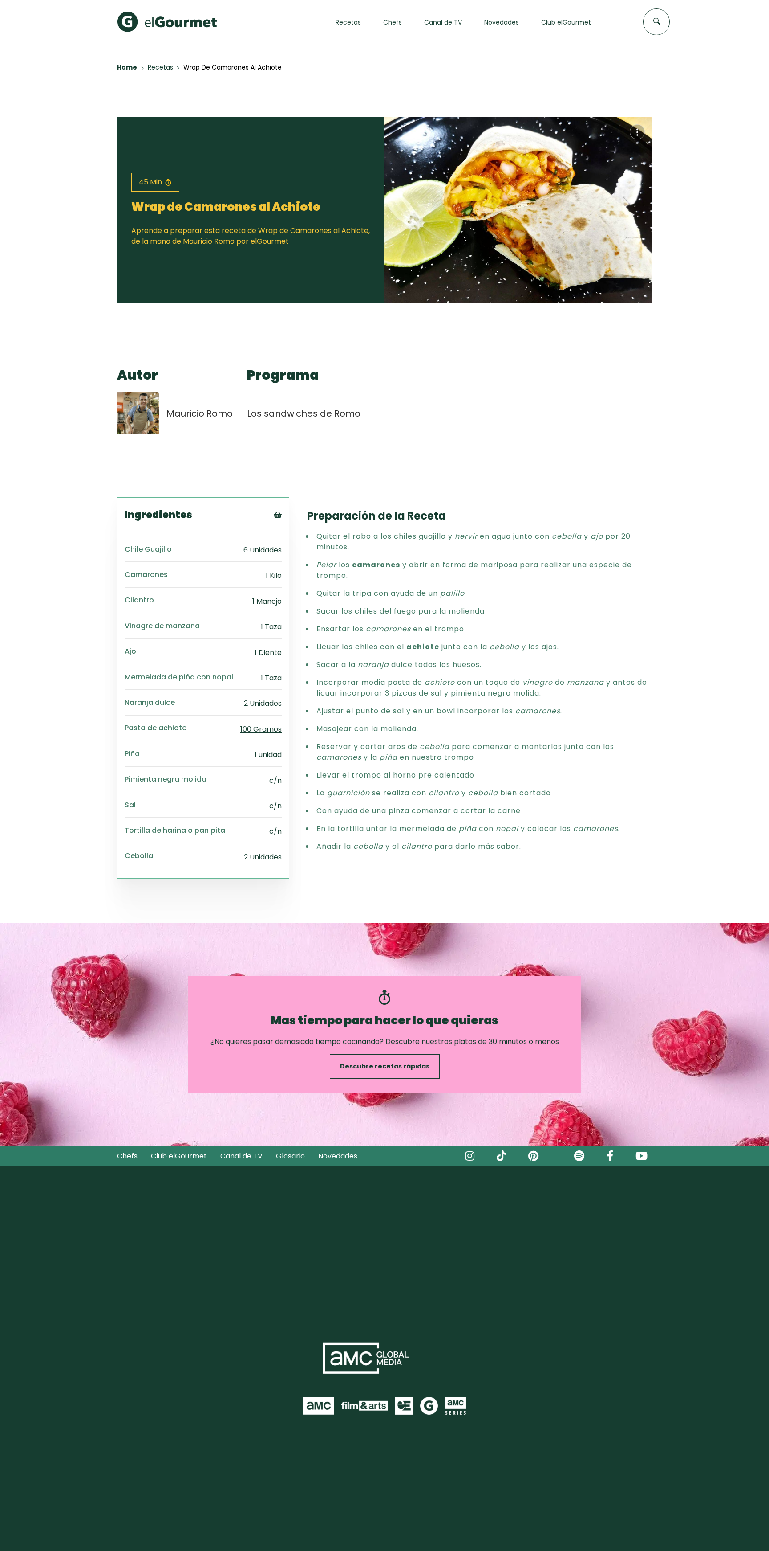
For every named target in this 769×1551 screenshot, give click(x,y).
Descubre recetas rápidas (384, 1066)
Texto (294, 529)
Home (127, 67)
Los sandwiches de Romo (303, 413)
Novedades (337, 1156)
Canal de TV (241, 1156)
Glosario (290, 1156)
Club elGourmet (179, 1156)
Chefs (127, 1156)
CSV (290, 541)
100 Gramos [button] (261, 729)
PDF (290, 552)
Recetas (160, 67)
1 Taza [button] (271, 627)
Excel (292, 563)
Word (292, 574)
